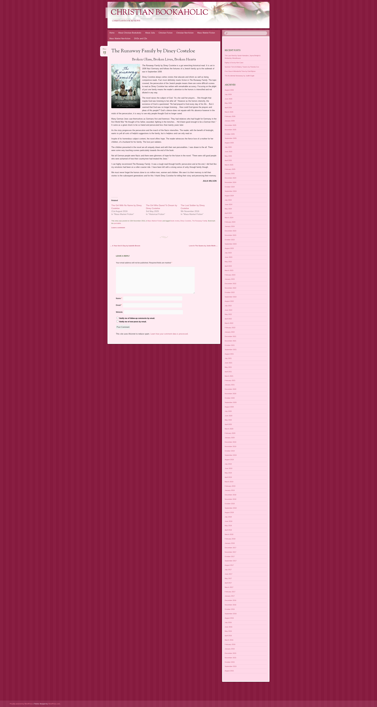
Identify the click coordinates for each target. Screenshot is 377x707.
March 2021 (229, 376)
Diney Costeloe (185, 221)
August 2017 (229, 565)
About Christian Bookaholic (129, 33)
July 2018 (228, 517)
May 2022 (228, 314)
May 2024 (228, 209)
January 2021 (230, 385)
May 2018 (228, 525)
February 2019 (230, 486)
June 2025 (228, 151)
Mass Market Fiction (206, 33)
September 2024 (231, 191)
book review (175, 221)
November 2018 (230, 499)
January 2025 (230, 173)
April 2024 (228, 213)
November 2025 (230, 130)
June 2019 (228, 468)
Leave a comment (118, 227)
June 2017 (228, 574)
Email (119, 305)
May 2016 (228, 631)
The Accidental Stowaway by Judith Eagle (239, 76)
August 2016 (229, 618)
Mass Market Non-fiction (119, 38)
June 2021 (228, 363)
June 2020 (228, 416)
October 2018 (230, 503)
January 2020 (230, 437)
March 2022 (229, 323)
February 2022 (230, 327)
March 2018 (229, 534)
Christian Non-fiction (185, 33)
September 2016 (231, 614)
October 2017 (230, 556)
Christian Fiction (165, 33)
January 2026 (230, 121)
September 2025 (231, 138)
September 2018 (231, 508)
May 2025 (228, 156)
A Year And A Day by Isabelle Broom (125, 246)
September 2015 (231, 666)
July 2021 (228, 358)
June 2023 (228, 257)
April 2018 (228, 530)
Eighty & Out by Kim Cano (234, 62)
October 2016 (230, 609)
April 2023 (228, 266)
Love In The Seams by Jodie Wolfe (203, 246)
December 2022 (230, 283)
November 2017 (230, 552)
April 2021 (228, 372)
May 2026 (228, 103)
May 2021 (228, 367)
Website (119, 312)
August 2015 (229, 671)
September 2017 (231, 561)
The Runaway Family (199, 221)
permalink (117, 223)
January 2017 (230, 596)
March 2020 (229, 429)
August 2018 (229, 512)
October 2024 (230, 187)
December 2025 (230, 125)
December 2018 (230, 495)
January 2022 (230, 332)
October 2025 (230, 134)
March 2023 (229, 270)
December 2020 (230, 389)
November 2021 (230, 341)
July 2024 (228, 200)
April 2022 (228, 319)
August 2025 (229, 143)
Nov (104, 50)
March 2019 (229, 482)
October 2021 (230, 345)
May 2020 (228, 420)
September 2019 (231, 455)
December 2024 (230, 178)
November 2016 (230, 605)
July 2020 (228, 411)
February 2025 (230, 169)
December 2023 (230, 231)
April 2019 (228, 477)
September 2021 (231, 349)
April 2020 (228, 424)
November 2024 (230, 182)
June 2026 (228, 99)
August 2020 (229, 407)
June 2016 (228, 627)
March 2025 (229, 165)
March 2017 (229, 587)
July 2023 (228, 253)
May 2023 (228, 261)
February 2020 (230, 433)
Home (111, 33)
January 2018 (230, 543)
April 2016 (228, 635)
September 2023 (231, 244)
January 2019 (230, 490)
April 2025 (228, 160)
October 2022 (230, 292)
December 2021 (230, 336)
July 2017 (228, 569)
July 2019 (228, 464)
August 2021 (229, 354)
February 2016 (230, 644)
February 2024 (230, 222)
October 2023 (230, 240)
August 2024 (229, 195)
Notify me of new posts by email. (132, 322)
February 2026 (230, 116)
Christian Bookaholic (159, 13)
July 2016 (228, 622)
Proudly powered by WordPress (21, 704)
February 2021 (230, 380)
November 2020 (230, 393)
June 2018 (228, 521)
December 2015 (230, 653)
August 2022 (229, 301)
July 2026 (228, 94)
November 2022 (230, 288)
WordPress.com (54, 704)
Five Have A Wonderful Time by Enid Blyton (240, 71)
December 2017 (230, 548)
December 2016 (230, 600)
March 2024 (229, 217)
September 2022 (231, 297)
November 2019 (230, 446)
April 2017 (228, 583)
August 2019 (229, 459)
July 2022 (228, 306)
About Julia (150, 33)
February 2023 (230, 275)
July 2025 (228, 147)
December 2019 (230, 442)
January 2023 (230, 279)
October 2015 (230, 662)
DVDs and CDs (140, 38)
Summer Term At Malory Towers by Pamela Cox (242, 67)
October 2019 (230, 451)
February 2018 (230, 539)
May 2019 (228, 473)
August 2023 (229, 248)
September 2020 (231, 402)
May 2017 (228, 578)
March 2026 (229, 112)
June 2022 (228, 310)
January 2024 (230, 226)
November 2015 (230, 658)
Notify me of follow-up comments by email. (137, 318)
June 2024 (228, 204)
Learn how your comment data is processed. (169, 334)
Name (119, 298)
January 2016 (230, 649)
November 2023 (230, 235)
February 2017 (230, 592)
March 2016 (229, 640)
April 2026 (228, 107)
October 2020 (230, 398)
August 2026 (229, 90)
